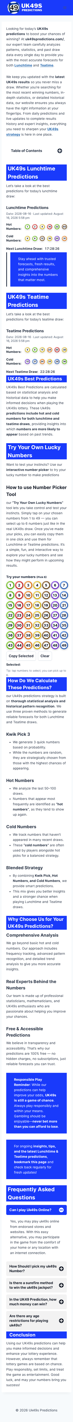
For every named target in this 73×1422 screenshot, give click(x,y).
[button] (10, 585)
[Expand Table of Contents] (59, 150)
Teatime (46, 65)
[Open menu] (64, 8)
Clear (44, 656)
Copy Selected (21, 656)
